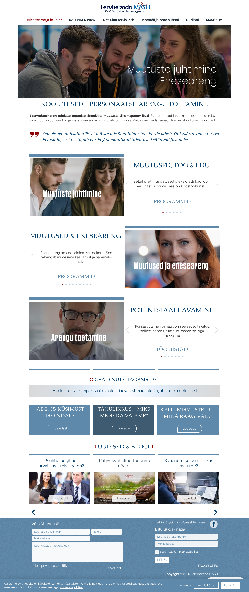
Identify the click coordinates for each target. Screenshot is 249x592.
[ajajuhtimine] (69, 284)
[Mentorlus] (168, 356)
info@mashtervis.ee (191, 522)
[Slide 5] (130, 388)
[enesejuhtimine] (66, 284)
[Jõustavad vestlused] (172, 356)
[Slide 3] (122, 388)
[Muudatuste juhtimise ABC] (166, 212)
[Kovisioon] (179, 356)
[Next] (216, 185)
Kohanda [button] (185, 585)
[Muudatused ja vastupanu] (170, 212)
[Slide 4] (180, 212)
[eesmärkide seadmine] (83, 284)
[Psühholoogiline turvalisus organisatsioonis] (173, 212)
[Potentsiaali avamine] (161, 356)
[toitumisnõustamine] (80, 284)
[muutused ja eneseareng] (62, 284)
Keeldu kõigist (206, 585)
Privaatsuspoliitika (71, 587)
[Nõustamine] (175, 356)
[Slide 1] (119, 388)
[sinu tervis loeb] (76, 284)
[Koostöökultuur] (177, 212)
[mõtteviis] (87, 284)
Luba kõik (230, 585)
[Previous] (127, 185)
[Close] (244, 585)
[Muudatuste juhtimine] (163, 212)
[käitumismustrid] (73, 284)
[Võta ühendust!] (90, 284)
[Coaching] (165, 356)
